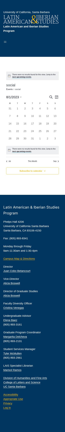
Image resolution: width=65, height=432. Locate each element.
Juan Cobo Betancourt (16, 270)
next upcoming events (21, 77)
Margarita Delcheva (15, 336)
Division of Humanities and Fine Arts (25, 378)
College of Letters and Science (21, 382)
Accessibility (10, 394)
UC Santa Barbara (14, 386)
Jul (9, 161)
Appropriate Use (13, 399)
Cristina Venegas (13, 307)
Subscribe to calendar (31, 171)
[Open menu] (5, 42)
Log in (7, 407)
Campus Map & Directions (19, 258)
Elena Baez (10, 320)
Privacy (7, 403)
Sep (55, 161)
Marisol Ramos (12, 370)
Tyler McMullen (12, 353)
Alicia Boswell (11, 283)
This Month (32, 161)
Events (9, 89)
